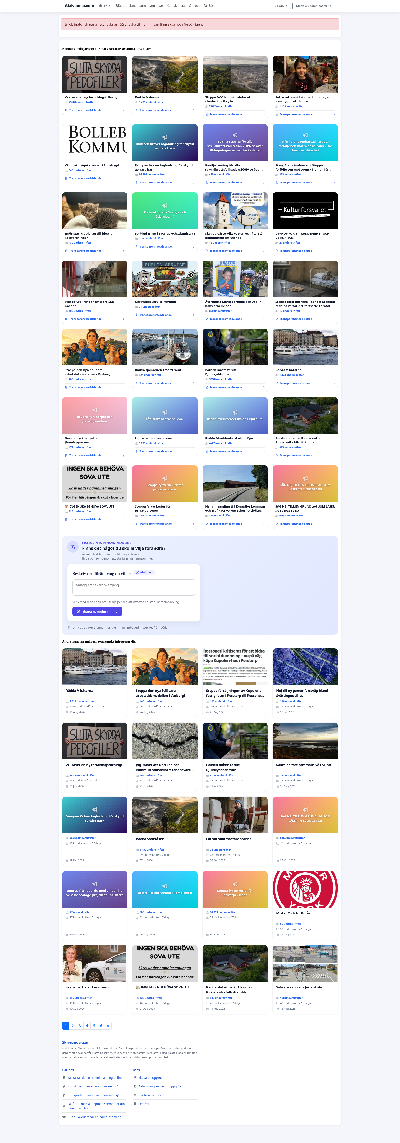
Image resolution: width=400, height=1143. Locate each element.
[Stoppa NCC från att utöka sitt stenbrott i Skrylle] (235, 87)
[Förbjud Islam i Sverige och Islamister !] (165, 221)
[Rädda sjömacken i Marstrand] (165, 358)
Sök (211, 5)
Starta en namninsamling (313, 5)
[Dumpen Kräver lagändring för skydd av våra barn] (165, 155)
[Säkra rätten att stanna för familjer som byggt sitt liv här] (305, 87)
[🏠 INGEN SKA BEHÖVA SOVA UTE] (94, 494)
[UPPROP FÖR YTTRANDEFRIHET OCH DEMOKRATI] (305, 224)
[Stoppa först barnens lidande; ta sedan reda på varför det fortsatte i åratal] (305, 292)
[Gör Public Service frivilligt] (165, 290)
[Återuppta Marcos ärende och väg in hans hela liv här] (235, 292)
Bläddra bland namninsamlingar (139, 5)
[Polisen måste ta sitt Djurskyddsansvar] (235, 360)
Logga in (281, 5)
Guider (68, 1069)
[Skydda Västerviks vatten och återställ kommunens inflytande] (235, 224)
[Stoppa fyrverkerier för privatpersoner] (165, 497)
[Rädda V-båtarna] (305, 358)
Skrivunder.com (79, 6)
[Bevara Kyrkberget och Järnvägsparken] (94, 428)
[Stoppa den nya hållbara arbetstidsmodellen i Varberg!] (94, 360)
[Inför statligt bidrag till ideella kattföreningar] (94, 224)
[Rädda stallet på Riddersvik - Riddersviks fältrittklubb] (305, 428)
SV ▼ (107, 5)
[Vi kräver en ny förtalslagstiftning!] (94, 85)
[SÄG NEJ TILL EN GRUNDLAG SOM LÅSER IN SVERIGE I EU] (305, 497)
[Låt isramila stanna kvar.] (165, 426)
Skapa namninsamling (100, 611)
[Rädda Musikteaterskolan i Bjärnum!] (235, 426)
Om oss (194, 5)
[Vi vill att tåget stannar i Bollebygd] (94, 153)
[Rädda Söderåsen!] (165, 85)
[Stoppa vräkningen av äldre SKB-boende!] (94, 292)
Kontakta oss (176, 5)
